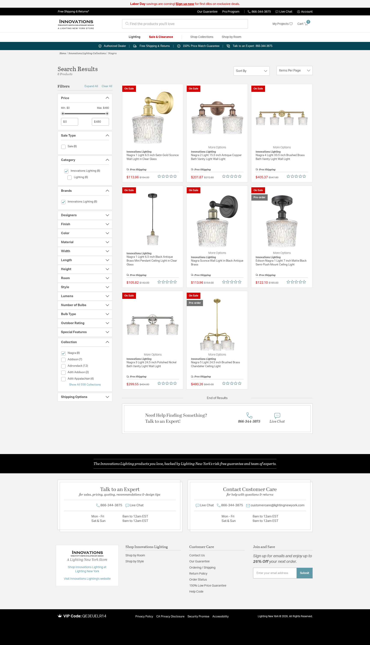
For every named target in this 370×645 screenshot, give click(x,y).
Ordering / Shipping (202, 567)
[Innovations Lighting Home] (76, 24)
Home (63, 53)
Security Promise (198, 616)
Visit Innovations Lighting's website (87, 578)
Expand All (91, 86)
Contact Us (197, 555)
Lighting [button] (134, 37)
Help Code (196, 591)
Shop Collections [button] (201, 37)
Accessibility (220, 616)
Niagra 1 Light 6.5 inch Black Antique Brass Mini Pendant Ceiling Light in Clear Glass (152, 261)
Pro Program (230, 11)
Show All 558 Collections (85, 384)
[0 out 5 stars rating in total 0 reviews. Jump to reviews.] (168, 176)
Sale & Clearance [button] (161, 37)
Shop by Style (134, 561)
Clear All (107, 86)
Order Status (198, 579)
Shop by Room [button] (231, 37)
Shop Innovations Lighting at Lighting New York (87, 569)
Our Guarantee (207, 11)
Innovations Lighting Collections (87, 53)
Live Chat (285, 11)
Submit (304, 573)
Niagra (112, 53)
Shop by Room (135, 555)
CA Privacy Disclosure (170, 616)
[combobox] (185, 24)
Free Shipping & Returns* (73, 11)
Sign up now (185, 4)
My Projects (281, 23)
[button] (305, 11)
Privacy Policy (144, 616)
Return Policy (198, 573)
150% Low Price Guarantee (207, 585)
